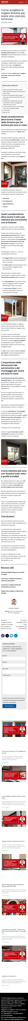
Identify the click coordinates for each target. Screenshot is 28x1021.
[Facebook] (3, 635)
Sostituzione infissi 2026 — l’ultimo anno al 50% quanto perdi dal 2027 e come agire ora (14, 931)
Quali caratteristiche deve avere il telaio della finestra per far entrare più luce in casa (14, 91)
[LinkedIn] (16, 635)
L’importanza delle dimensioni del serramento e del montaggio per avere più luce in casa (13, 102)
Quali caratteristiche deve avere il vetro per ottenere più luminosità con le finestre (14, 97)
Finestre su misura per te (9, 976)
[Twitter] (7, 635)
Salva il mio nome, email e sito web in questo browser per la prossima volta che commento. (14, 700)
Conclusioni (6, 110)
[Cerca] (25, 2)
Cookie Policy (19, 994)
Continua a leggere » (6, 762)
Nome (5, 656)
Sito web (5, 669)
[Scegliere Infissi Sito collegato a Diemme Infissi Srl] (4, 2)
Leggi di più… (17, 613)
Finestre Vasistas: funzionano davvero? (13, 841)
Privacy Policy (9, 994)
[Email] (11, 635)
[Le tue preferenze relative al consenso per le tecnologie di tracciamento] (1, 765)
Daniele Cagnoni (7, 22)
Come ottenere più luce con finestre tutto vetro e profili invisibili (13, 107)
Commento (7, 675)
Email (5, 662)
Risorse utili (6, 112)
